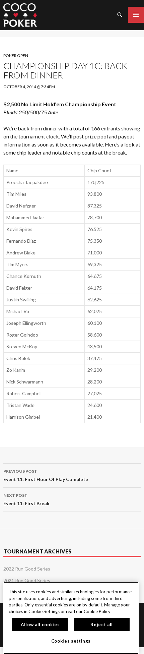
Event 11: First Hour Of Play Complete (45, 475)
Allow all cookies (40, 624)
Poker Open (15, 55)
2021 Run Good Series (26, 580)
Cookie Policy (97, 611)
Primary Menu (136, 15)
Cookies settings (71, 641)
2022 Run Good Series (26, 569)
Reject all (101, 624)
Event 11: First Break (26, 499)
